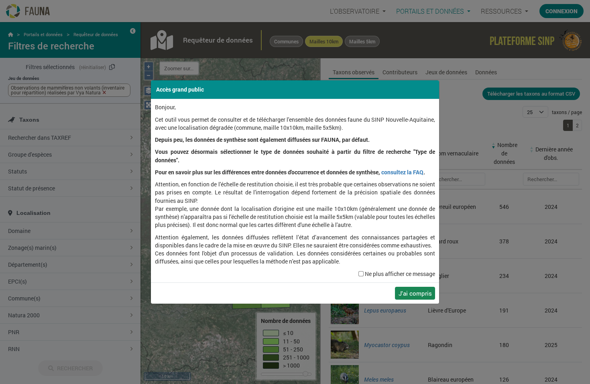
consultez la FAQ (402, 172)
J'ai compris (415, 293)
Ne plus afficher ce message (400, 274)
